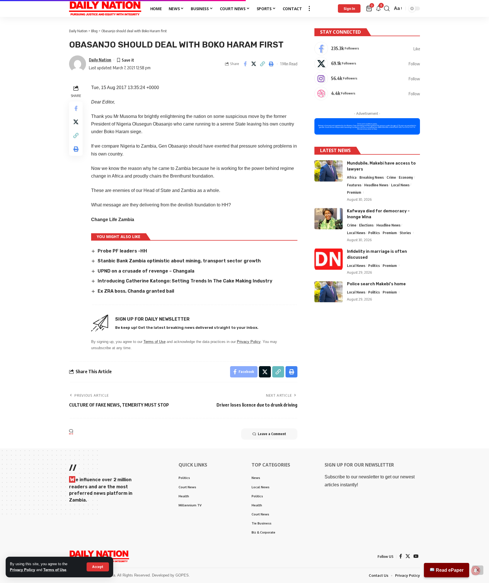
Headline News (376, 185)
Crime (391, 177)
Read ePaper (449, 570)
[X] (367, 63)
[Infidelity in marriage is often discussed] (328, 259)
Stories (405, 232)
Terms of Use (54, 570)
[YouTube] (416, 556)
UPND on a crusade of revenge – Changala (146, 271)
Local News (400, 185)
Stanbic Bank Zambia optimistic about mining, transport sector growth (179, 261)
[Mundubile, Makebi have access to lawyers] (328, 171)
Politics (374, 232)
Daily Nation (100, 59)
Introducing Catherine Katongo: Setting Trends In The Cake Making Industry (185, 281)
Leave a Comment (272, 434)
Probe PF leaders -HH (122, 251)
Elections (366, 225)
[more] (309, 8)
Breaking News (371, 177)
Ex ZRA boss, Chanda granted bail (136, 291)
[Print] (271, 63)
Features (354, 185)
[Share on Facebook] (245, 63)
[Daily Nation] (105, 8)
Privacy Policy (22, 570)
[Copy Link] (263, 63)
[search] (387, 8)
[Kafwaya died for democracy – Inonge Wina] (328, 218)
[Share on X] (254, 63)
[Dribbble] (367, 93)
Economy (406, 177)
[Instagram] (367, 78)
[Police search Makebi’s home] (328, 292)
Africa (352, 177)
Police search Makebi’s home (376, 284)
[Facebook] (367, 48)
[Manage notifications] (475, 570)
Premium (354, 192)
